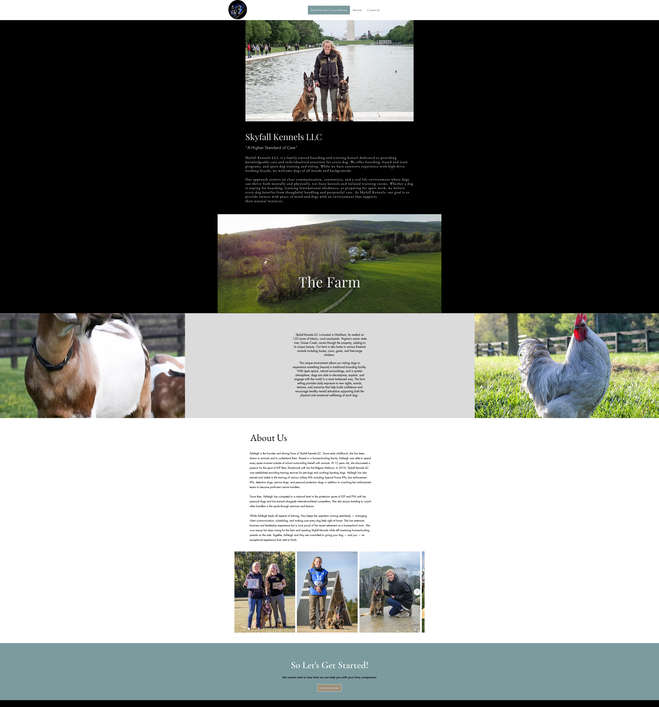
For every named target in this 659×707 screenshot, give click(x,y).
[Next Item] (417, 592)
